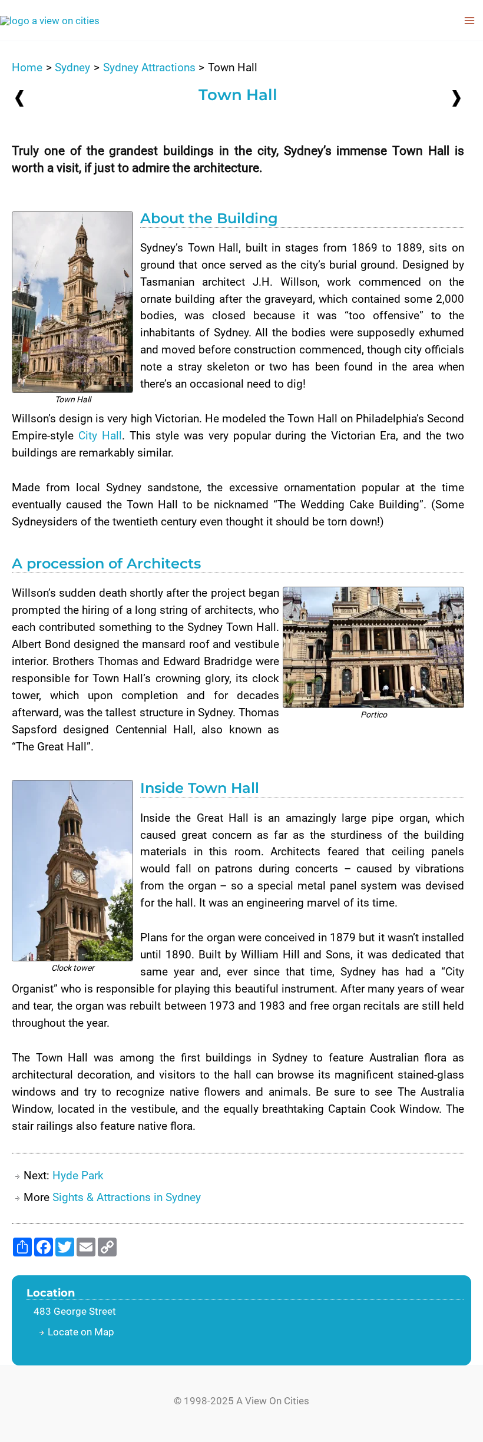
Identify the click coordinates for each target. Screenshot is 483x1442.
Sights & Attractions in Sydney (126, 1197)
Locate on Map (81, 1332)
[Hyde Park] (456, 97)
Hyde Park (78, 1175)
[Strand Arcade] (19, 98)
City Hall (100, 435)
